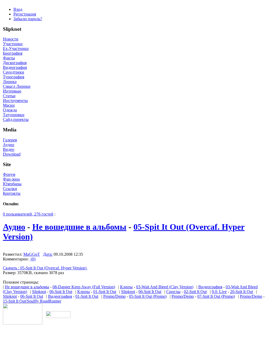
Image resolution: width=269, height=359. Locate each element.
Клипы (126, 287)
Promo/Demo (114, 296)
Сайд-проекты (16, 119)
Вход (17, 9)
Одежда (10, 110)
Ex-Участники (16, 48)
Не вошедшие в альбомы (79, 227)
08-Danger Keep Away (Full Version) (84, 287)
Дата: (48, 254)
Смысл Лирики (16, 86)
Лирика (10, 81)
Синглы (173, 291)
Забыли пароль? (27, 19)
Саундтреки (13, 72)
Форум (9, 174)
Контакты (11, 193)
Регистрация (24, 14)
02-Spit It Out (195, 291)
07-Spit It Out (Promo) (216, 296)
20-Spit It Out (241, 291)
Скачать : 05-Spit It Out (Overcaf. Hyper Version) (45, 268)
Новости (10, 39)
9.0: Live (219, 291)
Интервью (12, 91)
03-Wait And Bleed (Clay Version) (164, 287)
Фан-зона (11, 179)
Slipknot (39, 291)
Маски (9, 105)
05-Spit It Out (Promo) (148, 296)
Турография (13, 77)
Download (11, 154)
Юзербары (12, 184)
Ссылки (10, 188)
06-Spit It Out (60, 291)
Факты (9, 58)
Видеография (15, 67)
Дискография (15, 62)
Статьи (9, 96)
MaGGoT (31, 254)
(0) (32, 259)
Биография (12, 53)
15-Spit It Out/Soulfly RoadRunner (32, 301)
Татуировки (13, 114)
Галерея (10, 140)
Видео (8, 149)
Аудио (8, 144)
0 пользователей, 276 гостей (28, 214)
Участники (13, 44)
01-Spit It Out (104, 291)
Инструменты (15, 100)
